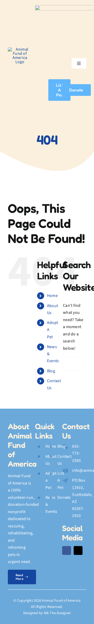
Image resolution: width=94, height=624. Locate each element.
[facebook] (66, 550)
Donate (63, 497)
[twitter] (78, 550)
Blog (51, 371)
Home (52, 295)
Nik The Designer (57, 613)
